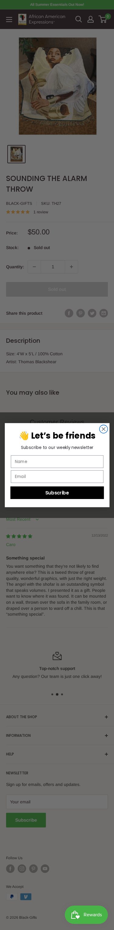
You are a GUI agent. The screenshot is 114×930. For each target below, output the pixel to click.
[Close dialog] (103, 429)
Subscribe (57, 492)
